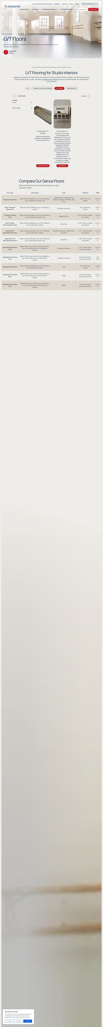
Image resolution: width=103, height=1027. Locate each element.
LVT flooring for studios (61, 158)
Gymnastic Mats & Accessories (42, 88)
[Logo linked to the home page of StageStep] (12, 6)
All (28, 88)
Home (33, 67)
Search (82, 4)
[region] (18, 1016)
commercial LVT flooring (50, 79)
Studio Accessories (67, 9)
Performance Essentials (49, 9)
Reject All (18, 1021)
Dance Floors (24, 9)
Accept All (27, 1021)
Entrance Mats (71, 88)
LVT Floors (59, 88)
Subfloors (35, 9)
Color (14, 102)
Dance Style (16, 108)
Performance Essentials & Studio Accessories (46, 67)
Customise (9, 1021)
